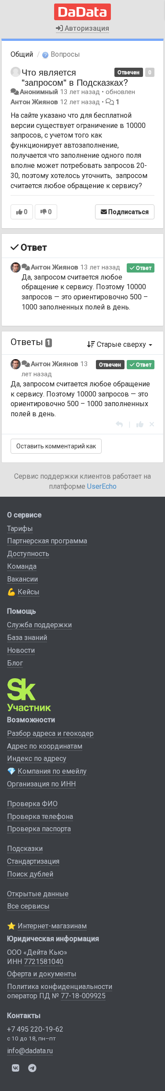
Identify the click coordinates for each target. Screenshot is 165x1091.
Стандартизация (33, 861)
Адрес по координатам (44, 746)
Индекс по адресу (36, 758)
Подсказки (25, 848)
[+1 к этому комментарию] (139, 424)
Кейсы (29, 592)
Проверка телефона (40, 816)
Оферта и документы (42, 974)
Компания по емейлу (52, 771)
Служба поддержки (39, 625)
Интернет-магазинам (52, 926)
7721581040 (43, 961)
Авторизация (86, 28)
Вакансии (22, 579)
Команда (22, 566)
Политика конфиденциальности (59, 986)
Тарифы (20, 528)
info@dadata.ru (30, 1051)
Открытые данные (38, 894)
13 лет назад (100, 267)
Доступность (28, 553)
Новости (21, 650)
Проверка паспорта (39, 829)
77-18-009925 (83, 996)
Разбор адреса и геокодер (50, 733)
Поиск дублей (30, 874)
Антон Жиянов (34, 102)
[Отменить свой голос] (151, 424)
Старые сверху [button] (121, 344)
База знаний (27, 637)
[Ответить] (119, 424)
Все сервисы (28, 906)
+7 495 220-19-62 (35, 1029)
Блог (15, 663)
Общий (22, 54)
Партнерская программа (47, 541)
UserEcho (102, 486)
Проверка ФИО (32, 804)
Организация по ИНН (41, 784)
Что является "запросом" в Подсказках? (75, 76)
